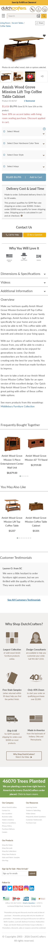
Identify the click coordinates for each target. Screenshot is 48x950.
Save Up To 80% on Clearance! (24, 2)
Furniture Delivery (8, 829)
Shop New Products (9, 854)
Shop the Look (7, 848)
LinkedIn (31, 888)
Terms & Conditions (9, 823)
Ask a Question (35, 235)
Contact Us (6, 810)
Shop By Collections (9, 851)
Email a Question (29, 903)
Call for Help (13, 235)
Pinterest (20, 888)
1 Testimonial (29, 101)
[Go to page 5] (27, 476)
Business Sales (7, 816)
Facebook (4, 888)
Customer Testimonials (34, 820)
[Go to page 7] (28, 538)
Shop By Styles (7, 845)
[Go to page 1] (20, 476)
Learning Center (31, 807)
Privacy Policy (7, 826)
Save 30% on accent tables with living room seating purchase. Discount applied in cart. (23, 118)
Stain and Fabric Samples (11, 857)
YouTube (15, 888)
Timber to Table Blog (33, 810)
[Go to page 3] (24, 476)
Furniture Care (31, 823)
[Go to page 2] (22, 476)
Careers (4, 832)
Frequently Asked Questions (36, 816)
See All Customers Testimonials (24, 600)
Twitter (9, 888)
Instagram (26, 888)
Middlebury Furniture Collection (18, 406)
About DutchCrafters (9, 807)
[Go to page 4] (25, 476)
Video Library (30, 813)
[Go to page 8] (30, 538)
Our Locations (7, 813)
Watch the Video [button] (24, 755)
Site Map (5, 860)
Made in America (8, 820)
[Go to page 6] (26, 538)
